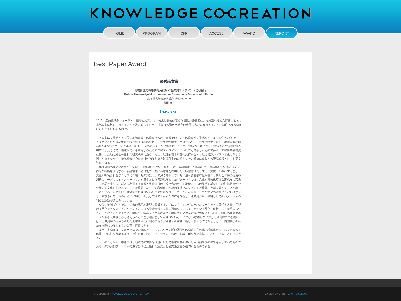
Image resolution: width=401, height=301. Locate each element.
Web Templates (297, 293)
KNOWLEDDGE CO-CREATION (130, 293)
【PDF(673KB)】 (169, 111)
